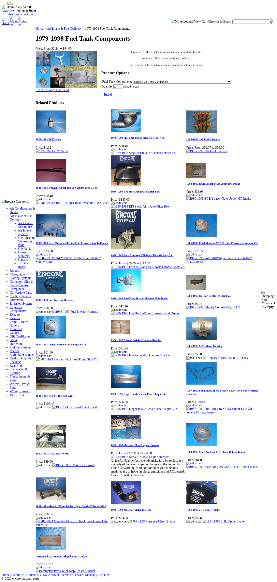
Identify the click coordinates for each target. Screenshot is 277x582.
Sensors (23, 259)
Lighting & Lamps (21, 354)
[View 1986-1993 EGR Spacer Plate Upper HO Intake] (218, 198)
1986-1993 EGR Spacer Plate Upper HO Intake (213, 183)
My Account (51, 575)
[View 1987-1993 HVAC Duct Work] (73, 465)
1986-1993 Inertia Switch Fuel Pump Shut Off (61, 344)
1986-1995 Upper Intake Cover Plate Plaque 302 (138, 394)
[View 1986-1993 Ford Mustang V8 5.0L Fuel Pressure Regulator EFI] (223, 261)
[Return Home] (4, 10)
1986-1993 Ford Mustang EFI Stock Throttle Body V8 (142, 255)
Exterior (15, 318)
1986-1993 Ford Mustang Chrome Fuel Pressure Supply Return (72, 243)
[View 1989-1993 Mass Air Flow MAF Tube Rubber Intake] (222, 466)
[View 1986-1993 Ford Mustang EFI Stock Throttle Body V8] (148, 267)
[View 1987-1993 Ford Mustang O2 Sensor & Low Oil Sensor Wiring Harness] (223, 412)
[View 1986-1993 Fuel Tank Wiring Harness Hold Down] (145, 313)
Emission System (21, 303)
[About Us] (14, 25)
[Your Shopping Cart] (11, 3)
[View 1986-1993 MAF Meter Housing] (225, 357)
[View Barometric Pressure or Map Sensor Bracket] (65, 571)
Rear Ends (16, 365)
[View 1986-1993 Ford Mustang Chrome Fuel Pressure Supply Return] (73, 261)
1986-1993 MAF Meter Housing (204, 346)
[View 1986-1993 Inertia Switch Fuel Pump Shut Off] (67, 359)
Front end (16, 329)
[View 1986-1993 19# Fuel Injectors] (207, 151)
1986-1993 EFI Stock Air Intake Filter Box (135, 191)
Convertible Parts (21, 292)
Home (39, 28)
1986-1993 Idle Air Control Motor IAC (208, 295)
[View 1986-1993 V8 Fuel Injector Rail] (75, 407)
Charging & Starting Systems (20, 276)
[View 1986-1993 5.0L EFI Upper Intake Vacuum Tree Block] (72, 202)
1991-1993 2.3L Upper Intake (203, 509)
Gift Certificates (20, 336)
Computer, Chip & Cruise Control (21, 283)
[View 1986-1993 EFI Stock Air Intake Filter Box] (140, 206)
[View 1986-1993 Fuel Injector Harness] (75, 311)
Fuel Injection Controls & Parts (26, 241)
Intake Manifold (24, 254)
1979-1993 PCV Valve (48, 139)
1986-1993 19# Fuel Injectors (203, 139)
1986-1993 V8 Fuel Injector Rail (54, 395)
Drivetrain (16, 300)
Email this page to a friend (52, 90)
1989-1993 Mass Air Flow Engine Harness (135, 445)
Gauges (14, 332)
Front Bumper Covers (19, 323)
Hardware (16, 343)
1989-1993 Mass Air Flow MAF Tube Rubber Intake (215, 451)
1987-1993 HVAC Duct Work (52, 453)
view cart (13, 14)
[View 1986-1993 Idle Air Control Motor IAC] (213, 307)
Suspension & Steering (19, 371)
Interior (14, 351)
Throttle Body (23, 265)
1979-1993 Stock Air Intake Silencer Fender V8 (138, 137)
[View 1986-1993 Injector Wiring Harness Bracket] (140, 355)
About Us (18, 575)
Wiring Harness (20, 391)
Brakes (14, 270)
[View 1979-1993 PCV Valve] (52, 151)
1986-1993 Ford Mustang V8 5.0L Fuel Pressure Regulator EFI (222, 243)
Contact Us (33, 575)
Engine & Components (18, 309)
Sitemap (90, 575)
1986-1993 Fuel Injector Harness (54, 300)
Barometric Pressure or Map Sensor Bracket (61, 556)
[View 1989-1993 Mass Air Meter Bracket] (152, 521)
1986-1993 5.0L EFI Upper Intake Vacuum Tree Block (66, 187)
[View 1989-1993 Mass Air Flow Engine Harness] (140, 457)
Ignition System (20, 347)
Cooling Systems (20, 296)
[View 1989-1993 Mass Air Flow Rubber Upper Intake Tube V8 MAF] (73, 525)
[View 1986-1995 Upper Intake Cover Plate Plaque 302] (144, 409)
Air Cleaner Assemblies (25, 224)
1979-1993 (17, 395)
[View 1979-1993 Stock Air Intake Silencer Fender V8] (143, 153)
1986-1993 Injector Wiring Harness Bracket (136, 340)
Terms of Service (72, 575)
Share (107, 94)
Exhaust (15, 314)
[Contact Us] (23, 25)
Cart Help (104, 575)
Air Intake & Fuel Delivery (64, 28)
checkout (27, 14)
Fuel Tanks (25, 248)
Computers (17, 289)
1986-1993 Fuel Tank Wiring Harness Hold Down (139, 298)
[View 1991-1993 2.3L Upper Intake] (224, 521)
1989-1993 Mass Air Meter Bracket (131, 509)
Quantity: (107, 86)
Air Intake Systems (24, 232)
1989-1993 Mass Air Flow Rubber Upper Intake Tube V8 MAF (71, 506)
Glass (13, 340)
